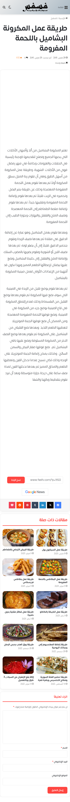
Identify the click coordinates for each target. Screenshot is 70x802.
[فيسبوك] (58, 505)
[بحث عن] (4, 8)
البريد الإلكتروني (59, 762)
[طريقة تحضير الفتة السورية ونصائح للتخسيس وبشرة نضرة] (51, 665)
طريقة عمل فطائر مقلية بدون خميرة (19, 613)
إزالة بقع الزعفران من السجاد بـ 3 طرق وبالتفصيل (19, 678)
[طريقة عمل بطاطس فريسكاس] (18, 567)
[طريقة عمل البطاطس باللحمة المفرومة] (51, 567)
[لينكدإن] (42, 505)
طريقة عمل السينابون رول (54, 550)
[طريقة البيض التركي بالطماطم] (18, 537)
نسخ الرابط (16, 480)
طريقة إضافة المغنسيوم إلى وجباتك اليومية (53, 646)
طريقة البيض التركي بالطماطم (18, 550)
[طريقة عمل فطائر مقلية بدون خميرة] (18, 600)
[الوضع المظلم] (9, 8)
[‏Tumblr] (35, 505)
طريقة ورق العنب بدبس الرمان (19, 644)
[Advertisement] (35, 107)
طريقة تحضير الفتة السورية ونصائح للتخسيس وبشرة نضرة (52, 678)
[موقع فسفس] (35, 7)
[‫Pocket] (12, 505)
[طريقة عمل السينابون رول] (51, 538)
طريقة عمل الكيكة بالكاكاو (53, 612)
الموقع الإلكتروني (59, 775)
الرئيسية (62, 18)
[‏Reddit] (19, 505)
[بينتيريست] (27, 505)
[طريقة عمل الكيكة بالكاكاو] (51, 600)
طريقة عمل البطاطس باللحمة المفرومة (52, 580)
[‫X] (50, 505)
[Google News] (35, 492)
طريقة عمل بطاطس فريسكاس (24, 580)
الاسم (64, 748)
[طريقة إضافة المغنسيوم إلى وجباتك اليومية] (51, 632)
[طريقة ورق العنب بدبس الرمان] (18, 632)
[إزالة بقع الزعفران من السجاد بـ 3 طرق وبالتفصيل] (18, 665)
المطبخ (54, 18)
